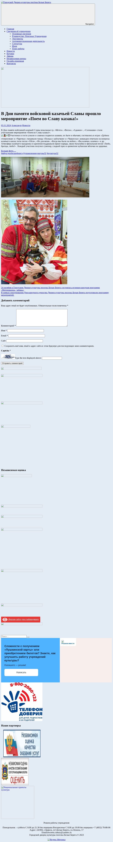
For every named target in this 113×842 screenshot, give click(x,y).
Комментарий (8, 326)
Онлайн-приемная (15, 61)
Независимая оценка (16, 58)
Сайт (3, 341)
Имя (4, 330)
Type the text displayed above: (28, 358)
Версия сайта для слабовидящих (23, 619)
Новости (11, 51)
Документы (17, 39)
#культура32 (52, 153)
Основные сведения (21, 34)
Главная (10, 29)
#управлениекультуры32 (34, 153)
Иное (14, 46)
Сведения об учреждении (19, 31)
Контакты (11, 63)
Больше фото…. (8, 151)
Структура (17, 44)
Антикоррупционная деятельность (28, 41)
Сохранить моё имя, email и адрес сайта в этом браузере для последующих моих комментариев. (49, 346)
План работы (18, 48)
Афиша (10, 56)
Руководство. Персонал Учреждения (29, 36)
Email (4, 335)
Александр (16, 125)
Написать (21, 672)
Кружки (10, 53)
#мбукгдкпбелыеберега (12, 153)
